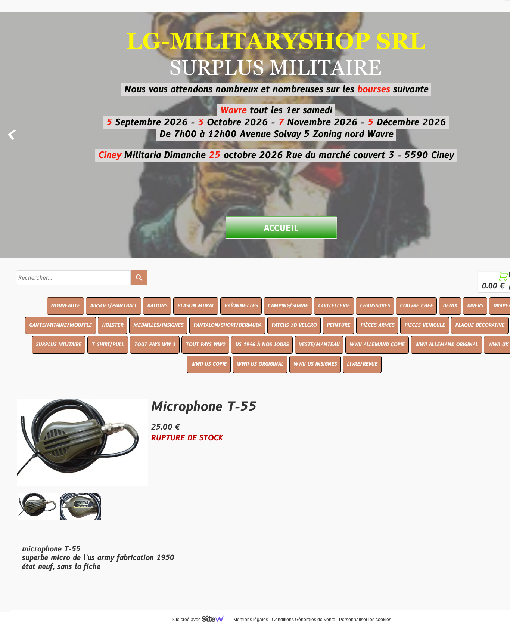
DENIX (450, 305)
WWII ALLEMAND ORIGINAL (446, 344)
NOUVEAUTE (65, 305)
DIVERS (475, 305)
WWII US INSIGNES (315, 364)
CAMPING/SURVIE (288, 305)
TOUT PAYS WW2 (205, 344)
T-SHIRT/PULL (107, 344)
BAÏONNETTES (241, 305)
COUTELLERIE (334, 305)
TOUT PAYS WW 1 (154, 344)
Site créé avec (187, 619)
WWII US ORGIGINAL (260, 364)
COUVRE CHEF (416, 305)
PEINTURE (338, 325)
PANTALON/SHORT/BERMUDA (227, 325)
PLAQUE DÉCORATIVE (479, 325)
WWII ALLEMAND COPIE (377, 344)
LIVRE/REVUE (362, 364)
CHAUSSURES (375, 305)
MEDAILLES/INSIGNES (158, 325)
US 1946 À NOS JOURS (262, 344)
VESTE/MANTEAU (319, 344)
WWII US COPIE (209, 364)
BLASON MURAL (195, 305)
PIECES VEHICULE (424, 325)
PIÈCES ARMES (377, 325)
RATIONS (157, 305)
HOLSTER (112, 325)
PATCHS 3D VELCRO (294, 325)
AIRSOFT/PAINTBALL (113, 305)
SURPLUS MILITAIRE (58, 344)
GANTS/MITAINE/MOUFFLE (60, 325)
